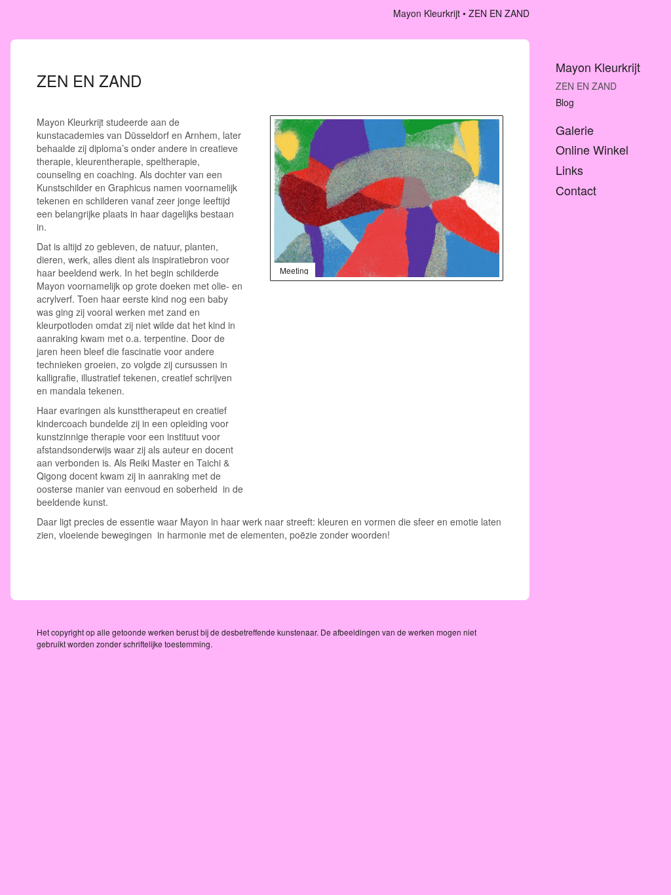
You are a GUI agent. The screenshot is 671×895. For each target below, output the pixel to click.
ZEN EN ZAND (586, 85)
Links (569, 170)
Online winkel (592, 150)
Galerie (575, 130)
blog (565, 102)
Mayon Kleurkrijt (426, 13)
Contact (576, 190)
